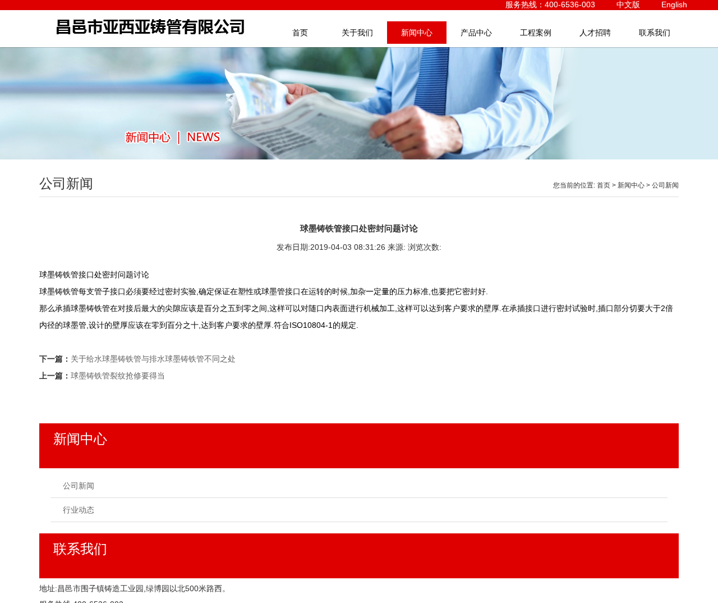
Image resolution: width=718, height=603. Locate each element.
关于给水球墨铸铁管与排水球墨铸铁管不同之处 (153, 358)
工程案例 (535, 32)
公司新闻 (665, 185)
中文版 (628, 4)
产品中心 (476, 32)
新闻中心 (416, 32)
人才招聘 (595, 32)
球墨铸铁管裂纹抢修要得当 (118, 375)
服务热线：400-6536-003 (550, 4)
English (674, 4)
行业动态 (78, 509)
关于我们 (357, 32)
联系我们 (654, 32)
